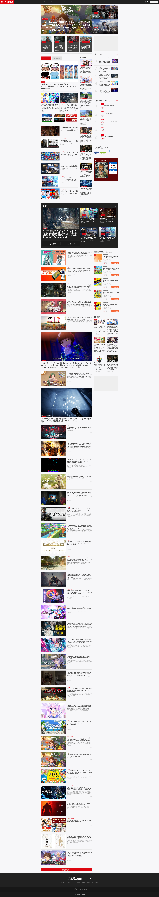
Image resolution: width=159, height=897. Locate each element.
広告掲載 (96, 882)
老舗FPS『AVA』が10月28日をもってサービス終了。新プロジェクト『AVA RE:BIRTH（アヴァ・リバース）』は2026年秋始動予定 (79, 510)
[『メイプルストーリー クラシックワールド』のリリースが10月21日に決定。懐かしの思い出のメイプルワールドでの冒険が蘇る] (53, 727)
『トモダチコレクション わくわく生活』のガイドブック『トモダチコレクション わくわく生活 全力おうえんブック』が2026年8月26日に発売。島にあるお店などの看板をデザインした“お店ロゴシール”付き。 (79, 775)
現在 (95, 57)
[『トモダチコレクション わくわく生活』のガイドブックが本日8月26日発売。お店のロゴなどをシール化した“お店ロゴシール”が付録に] (53, 776)
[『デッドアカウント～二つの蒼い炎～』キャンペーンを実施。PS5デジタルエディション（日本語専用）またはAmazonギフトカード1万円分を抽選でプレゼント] (53, 792)
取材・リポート (83, 98)
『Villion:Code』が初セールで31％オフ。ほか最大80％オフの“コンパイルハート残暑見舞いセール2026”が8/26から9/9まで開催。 (79, 610)
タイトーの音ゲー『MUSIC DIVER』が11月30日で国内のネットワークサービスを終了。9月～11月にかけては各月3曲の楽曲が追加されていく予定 (79, 641)
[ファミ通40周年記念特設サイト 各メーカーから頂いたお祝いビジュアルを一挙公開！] (53, 825)
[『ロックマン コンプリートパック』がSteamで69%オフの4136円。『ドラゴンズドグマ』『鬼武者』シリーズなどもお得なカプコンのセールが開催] (50, 156)
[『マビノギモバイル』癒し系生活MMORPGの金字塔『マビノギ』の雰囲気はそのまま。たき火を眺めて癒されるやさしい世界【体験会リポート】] (86, 95)
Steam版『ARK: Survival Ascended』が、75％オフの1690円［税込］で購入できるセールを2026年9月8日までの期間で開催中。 (79, 563)
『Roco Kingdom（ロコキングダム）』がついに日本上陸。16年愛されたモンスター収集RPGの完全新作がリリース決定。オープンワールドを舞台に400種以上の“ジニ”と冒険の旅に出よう (66, 26)
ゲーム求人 (43, 1)
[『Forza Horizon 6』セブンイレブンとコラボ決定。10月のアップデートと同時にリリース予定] (53, 323)
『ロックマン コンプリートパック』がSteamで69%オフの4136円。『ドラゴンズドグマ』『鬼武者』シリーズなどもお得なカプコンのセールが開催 (69, 154)
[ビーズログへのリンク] (83, 889)
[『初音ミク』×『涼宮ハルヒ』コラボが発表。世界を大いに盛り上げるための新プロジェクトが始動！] (53, 257)
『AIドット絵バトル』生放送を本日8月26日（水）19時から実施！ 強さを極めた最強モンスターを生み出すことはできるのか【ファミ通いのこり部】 (69, 192)
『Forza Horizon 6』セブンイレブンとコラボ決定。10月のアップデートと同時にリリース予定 (79, 318)
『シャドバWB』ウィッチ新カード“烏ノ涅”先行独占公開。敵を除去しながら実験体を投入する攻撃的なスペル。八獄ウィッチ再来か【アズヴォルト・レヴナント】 (86, 138)
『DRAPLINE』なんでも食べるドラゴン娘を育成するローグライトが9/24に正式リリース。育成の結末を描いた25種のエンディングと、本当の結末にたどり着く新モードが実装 (79, 303)
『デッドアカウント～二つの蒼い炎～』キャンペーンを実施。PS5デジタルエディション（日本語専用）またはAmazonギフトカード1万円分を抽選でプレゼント (79, 788)
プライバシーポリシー (71, 882)
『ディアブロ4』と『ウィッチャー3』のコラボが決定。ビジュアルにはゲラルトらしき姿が (78, 804)
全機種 (95, 151)
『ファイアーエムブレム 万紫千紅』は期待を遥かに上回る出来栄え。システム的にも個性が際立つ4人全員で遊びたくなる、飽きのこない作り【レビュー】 (112, 348)
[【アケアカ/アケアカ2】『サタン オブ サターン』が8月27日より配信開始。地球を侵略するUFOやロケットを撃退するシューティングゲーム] (53, 465)
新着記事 (57, 58)
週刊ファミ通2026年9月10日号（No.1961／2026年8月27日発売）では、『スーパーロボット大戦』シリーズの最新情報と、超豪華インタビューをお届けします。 (79, 596)
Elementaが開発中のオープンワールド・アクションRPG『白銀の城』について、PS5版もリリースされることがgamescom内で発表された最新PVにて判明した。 (79, 661)
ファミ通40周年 (71, 818)
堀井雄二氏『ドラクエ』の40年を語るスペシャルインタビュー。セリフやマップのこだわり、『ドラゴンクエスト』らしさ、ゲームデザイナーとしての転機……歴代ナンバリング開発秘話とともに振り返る (99, 366)
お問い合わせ (63, 882)
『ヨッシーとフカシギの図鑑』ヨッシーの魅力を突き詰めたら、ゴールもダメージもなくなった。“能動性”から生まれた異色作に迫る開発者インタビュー (99, 348)
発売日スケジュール (36, 1)
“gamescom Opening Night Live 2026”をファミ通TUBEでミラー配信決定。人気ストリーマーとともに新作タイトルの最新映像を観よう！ (86, 174)
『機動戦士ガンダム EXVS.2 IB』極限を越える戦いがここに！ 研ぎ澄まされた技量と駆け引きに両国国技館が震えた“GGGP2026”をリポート (86, 70)
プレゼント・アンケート (72, 785)
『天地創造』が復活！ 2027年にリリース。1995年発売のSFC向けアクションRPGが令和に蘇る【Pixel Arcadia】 (86, 86)
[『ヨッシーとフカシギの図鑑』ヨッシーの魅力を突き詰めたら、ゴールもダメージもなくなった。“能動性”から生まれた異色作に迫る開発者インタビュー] (99, 340)
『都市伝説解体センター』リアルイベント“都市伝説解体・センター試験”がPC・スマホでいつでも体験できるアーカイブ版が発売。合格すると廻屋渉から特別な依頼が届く (79, 625)
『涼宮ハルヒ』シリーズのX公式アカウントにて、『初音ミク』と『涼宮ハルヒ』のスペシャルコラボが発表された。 (79, 256)
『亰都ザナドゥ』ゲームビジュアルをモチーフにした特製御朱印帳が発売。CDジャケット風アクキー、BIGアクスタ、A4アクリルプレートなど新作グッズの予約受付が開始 (79, 837)
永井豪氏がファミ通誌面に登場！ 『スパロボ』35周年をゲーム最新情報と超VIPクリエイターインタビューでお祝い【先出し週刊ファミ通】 (104, 62)
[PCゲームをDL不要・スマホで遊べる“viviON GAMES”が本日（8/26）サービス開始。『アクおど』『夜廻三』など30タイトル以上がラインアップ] (53, 274)
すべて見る (116, 54)
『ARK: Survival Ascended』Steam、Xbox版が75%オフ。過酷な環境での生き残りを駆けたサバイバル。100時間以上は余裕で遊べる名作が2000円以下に (79, 559)
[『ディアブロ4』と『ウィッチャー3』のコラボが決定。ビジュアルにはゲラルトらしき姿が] (53, 808)
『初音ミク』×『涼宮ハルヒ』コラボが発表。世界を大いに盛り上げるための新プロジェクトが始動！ (79, 253)
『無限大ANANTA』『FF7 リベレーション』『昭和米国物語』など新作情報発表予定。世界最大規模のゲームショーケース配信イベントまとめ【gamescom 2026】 (86, 191)
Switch (23, 1)
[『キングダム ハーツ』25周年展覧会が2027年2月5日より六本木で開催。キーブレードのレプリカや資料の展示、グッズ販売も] (53, 547)
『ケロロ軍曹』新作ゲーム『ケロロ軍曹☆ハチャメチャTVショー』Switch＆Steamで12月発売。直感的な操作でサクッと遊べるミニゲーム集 (79, 527)
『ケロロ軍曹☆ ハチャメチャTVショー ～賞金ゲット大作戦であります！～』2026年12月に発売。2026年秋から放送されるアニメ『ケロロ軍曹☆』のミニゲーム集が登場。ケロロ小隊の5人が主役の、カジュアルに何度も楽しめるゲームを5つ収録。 (79, 530)
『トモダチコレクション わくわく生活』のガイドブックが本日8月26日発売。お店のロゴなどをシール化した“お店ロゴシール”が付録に (79, 772)
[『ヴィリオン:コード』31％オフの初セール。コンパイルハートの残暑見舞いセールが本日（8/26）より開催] (53, 612)
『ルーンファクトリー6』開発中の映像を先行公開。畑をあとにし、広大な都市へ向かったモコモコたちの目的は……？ (86, 121)
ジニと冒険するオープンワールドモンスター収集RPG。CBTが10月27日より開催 (79, 755)
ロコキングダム (71, 753)
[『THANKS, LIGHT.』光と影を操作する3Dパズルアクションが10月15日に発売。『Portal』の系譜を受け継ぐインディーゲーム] (66, 402)
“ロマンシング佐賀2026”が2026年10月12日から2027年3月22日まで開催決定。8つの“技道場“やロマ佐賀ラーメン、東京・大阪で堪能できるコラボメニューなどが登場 (79, 694)
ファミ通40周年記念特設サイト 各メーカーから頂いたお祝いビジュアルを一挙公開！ (79, 820)
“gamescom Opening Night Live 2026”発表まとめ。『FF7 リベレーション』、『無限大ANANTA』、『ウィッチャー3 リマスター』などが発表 (104, 15)
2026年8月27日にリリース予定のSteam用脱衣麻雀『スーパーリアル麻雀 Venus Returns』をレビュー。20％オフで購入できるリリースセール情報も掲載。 (79, 378)
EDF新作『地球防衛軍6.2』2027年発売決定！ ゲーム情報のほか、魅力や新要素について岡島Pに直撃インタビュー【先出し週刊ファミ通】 (86, 46)
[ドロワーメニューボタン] (2, 2)
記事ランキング (98, 54)
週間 (104, 57)
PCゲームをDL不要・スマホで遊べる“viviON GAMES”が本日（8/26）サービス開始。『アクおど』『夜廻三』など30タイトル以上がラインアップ (79, 270)
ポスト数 (112, 57)
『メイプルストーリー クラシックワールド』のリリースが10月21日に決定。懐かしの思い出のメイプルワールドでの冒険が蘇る (79, 723)
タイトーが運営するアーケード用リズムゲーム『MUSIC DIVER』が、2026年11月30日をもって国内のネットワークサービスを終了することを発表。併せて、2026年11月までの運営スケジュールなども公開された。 (79, 645)
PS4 (111, 151)
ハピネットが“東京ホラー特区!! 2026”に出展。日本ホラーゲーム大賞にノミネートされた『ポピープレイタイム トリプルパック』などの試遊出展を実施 (79, 494)
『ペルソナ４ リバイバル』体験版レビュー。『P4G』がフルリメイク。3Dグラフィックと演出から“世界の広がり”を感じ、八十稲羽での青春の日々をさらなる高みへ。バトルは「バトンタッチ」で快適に (104, 90)
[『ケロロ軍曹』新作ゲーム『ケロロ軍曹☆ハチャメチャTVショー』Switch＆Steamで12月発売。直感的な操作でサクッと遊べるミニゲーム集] (53, 530)
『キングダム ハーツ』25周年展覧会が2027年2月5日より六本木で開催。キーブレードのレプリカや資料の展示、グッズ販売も (79, 543)
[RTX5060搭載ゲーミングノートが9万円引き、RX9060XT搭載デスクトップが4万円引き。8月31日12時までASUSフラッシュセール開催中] (50, 143)
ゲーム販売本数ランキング (101, 100)
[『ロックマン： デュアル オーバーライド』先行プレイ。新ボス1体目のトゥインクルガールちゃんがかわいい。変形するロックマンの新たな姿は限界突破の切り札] (50, 98)
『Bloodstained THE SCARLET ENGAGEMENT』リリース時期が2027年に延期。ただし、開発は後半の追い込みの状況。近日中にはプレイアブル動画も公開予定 (69, 129)
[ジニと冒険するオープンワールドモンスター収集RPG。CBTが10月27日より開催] (53, 759)
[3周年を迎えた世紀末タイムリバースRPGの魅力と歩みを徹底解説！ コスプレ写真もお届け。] (53, 481)
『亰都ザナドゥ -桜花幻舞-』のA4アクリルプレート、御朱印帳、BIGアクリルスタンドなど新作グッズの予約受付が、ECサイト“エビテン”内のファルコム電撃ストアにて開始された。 (79, 841)
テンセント (69, 757)
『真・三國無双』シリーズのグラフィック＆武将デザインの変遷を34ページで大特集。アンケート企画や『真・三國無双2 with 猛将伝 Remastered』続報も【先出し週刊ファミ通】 (79, 445)
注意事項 (83, 882)
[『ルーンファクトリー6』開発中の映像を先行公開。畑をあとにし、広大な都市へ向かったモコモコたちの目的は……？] (86, 113)
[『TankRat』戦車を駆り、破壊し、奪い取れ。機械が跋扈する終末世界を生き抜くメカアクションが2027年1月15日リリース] (53, 579)
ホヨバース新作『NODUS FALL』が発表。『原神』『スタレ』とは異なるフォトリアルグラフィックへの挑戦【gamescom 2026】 (59, 46)
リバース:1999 (71, 474)
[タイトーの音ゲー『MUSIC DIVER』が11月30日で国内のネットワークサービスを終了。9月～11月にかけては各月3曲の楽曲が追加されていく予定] (53, 645)
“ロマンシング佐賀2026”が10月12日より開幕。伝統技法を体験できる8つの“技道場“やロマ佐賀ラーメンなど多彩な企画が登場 (79, 690)
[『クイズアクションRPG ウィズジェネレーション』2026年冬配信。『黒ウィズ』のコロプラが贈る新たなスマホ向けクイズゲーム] (50, 181)
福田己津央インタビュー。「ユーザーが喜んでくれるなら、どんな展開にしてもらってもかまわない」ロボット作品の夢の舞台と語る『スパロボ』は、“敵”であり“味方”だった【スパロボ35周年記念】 (112, 330)
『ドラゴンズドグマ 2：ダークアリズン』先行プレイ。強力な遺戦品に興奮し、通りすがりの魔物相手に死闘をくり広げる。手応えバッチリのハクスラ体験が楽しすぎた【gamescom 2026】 (69, 107)
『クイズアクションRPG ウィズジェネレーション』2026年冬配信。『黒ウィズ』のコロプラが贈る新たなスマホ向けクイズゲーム (69, 179)
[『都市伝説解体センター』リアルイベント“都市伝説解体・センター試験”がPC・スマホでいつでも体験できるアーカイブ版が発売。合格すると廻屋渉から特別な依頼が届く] (53, 628)
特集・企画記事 (57, 1)
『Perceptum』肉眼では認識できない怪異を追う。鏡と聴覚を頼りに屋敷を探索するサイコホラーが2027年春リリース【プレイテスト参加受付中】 (79, 674)
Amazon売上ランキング (100, 251)
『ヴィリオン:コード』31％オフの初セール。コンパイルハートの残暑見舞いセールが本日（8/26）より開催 (79, 607)
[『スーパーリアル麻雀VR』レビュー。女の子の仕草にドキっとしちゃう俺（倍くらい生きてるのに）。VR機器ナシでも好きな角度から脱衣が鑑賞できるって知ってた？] (53, 378)
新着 (16, 1)
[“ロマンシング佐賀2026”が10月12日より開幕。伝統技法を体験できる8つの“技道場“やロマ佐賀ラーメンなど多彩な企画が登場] (53, 694)
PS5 (26, 1)
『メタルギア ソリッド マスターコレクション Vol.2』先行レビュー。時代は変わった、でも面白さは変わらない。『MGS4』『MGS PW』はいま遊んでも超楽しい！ (86, 156)
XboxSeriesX (103, 153)
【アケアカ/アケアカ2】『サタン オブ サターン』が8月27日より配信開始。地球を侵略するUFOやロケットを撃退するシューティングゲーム (79, 461)
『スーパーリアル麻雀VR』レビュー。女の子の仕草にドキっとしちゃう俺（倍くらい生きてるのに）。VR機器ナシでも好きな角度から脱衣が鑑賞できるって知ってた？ (79, 375)
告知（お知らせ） (64, 189)
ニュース (48, 1)
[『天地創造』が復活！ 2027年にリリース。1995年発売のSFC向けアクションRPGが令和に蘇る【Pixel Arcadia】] (86, 79)
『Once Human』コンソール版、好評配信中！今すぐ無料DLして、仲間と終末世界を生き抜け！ (79, 428)
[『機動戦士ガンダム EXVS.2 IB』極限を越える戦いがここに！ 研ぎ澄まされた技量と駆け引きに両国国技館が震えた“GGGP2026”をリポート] (86, 62)
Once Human (71, 425)
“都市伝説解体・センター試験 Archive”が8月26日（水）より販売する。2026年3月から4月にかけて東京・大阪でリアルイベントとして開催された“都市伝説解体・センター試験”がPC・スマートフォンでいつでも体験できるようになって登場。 (79, 628)
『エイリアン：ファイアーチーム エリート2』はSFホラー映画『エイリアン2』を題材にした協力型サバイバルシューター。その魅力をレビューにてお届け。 (79, 290)
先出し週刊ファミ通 (85, 42)
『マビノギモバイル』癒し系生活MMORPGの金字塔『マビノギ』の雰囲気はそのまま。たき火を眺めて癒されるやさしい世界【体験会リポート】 (86, 103)
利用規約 (78, 882)
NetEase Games (70, 430)
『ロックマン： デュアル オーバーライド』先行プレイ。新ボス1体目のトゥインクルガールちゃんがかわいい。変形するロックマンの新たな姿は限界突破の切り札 (50, 107)
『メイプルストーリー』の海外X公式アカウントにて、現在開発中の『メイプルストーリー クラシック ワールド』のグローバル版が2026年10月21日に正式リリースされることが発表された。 (79, 726)
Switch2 (19, 1)
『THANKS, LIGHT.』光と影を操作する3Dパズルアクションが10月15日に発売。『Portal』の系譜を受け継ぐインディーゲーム (66, 420)
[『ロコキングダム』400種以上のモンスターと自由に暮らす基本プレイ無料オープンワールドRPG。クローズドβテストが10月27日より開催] (53, 857)
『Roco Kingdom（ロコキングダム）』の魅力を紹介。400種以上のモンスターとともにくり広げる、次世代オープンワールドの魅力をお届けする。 (79, 743)
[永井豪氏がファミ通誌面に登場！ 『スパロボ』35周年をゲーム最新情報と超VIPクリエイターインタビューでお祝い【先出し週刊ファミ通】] (114, 61)
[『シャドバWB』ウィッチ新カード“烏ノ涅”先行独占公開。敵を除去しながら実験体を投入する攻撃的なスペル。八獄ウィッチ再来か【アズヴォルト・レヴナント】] (86, 130)
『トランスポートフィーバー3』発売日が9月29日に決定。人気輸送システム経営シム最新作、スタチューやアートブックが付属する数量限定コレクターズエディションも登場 (69, 167)
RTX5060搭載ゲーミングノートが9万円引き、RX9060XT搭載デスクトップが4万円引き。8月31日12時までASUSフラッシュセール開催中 (69, 142)
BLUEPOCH (69, 479)
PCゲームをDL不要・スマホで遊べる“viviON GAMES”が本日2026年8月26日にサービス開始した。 (79, 273)
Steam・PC (96, 153)
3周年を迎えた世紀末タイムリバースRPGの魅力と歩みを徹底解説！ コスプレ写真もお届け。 (79, 477)
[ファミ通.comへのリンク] (9, 2)
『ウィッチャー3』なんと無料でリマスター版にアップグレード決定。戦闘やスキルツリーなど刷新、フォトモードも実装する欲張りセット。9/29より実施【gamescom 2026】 (46, 46)
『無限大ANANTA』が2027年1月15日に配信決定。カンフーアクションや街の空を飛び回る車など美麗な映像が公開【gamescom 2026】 (105, 30)
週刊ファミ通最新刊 (100, 160)
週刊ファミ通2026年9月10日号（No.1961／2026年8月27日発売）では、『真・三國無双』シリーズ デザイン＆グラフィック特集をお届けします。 (79, 448)
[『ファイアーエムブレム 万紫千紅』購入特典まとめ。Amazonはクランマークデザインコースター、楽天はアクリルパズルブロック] (99, 322)
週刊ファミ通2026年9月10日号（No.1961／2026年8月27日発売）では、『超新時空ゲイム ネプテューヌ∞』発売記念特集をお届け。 (78, 710)
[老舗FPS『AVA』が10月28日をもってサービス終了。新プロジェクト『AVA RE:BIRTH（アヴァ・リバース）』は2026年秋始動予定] (53, 514)
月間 (108, 57)
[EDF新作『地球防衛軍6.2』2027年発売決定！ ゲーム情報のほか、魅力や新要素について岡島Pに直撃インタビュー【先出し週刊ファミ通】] (86, 39)
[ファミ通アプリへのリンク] (75, 889)
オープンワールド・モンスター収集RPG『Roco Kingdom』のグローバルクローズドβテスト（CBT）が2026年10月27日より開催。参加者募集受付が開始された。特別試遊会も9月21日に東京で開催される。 (79, 857)
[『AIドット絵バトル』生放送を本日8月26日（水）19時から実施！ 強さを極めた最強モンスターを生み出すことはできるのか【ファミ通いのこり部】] (50, 193)
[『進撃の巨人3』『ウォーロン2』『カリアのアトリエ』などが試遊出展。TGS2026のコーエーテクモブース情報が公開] (59, 71)
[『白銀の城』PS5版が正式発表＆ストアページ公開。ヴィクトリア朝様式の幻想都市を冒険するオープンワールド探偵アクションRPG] (53, 661)
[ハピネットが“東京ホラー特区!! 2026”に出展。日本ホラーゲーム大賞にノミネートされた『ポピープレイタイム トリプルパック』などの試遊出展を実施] (53, 498)
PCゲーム (30, 1)
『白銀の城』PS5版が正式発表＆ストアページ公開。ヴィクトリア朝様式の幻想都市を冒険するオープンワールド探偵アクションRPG (79, 657)
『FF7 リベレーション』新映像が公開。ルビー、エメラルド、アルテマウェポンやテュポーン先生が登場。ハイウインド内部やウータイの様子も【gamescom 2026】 (73, 46)
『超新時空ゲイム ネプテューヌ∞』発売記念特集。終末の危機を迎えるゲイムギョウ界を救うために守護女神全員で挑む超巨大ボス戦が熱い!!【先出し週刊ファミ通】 (79, 707)
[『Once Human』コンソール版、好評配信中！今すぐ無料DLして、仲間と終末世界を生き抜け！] (53, 432)
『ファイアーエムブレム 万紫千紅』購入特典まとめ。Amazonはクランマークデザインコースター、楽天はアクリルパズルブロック (99, 330)
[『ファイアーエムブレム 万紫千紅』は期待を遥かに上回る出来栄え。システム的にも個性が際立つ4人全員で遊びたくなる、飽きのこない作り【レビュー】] (112, 340)
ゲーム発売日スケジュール (101, 147)
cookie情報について (90, 882)
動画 (52, 1)
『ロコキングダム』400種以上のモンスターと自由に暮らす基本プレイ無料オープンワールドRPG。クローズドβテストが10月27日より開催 (79, 854)
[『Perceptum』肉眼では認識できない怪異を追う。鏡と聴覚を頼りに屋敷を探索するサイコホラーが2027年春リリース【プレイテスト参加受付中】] (53, 678)
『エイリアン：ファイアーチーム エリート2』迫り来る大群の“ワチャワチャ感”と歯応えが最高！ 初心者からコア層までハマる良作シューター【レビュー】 (79, 286)
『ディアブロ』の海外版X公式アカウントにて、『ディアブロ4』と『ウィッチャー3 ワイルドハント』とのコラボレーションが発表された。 (79, 807)
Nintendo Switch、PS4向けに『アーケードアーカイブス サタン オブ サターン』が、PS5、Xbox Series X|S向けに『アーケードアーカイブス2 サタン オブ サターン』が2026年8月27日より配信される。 (79, 465)
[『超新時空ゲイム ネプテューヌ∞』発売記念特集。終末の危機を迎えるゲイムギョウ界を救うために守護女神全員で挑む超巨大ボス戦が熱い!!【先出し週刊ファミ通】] (53, 710)
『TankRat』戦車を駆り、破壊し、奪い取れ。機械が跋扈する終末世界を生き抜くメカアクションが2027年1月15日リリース (79, 576)
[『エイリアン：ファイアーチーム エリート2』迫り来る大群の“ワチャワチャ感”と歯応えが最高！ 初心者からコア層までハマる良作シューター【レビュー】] (53, 290)
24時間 (99, 57)
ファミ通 (68, 822)
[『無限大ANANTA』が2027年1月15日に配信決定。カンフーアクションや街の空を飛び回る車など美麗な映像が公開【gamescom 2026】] (105, 26)
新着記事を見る (66, 870)
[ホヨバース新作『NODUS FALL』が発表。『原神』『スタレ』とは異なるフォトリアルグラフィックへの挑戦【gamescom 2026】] (59, 39)
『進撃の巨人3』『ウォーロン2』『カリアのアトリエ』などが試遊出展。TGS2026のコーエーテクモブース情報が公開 (59, 86)
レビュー (43, 102)
